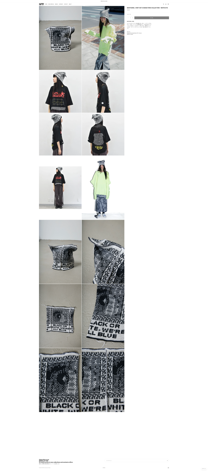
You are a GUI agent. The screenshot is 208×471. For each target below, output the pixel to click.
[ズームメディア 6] (103, 134)
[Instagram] (168, 467)
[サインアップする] (167, 460)
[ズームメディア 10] (103, 252)
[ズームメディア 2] (103, 38)
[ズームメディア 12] (103, 316)
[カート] (168, 4)
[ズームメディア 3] (60, 91)
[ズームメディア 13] (60, 380)
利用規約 (104, 467)
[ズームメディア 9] (60, 252)
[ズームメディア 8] (103, 188)
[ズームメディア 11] (60, 316)
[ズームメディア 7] (60, 188)
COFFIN (42, 467)
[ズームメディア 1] (60, 38)
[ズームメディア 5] (60, 134)
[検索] (163, 4)
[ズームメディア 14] (103, 380)
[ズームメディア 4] (103, 91)
